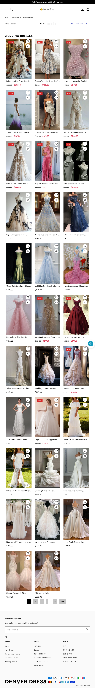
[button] (90, 350)
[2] (52, 23)
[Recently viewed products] (90, 343)
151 (55, 601)
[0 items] (87, 9)
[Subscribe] (86, 630)
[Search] (11, 9)
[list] (48, 23)
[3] (54, 23)
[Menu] (7, 9)
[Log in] (82, 9)
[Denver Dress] (47, 9)
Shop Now (59, 2)
